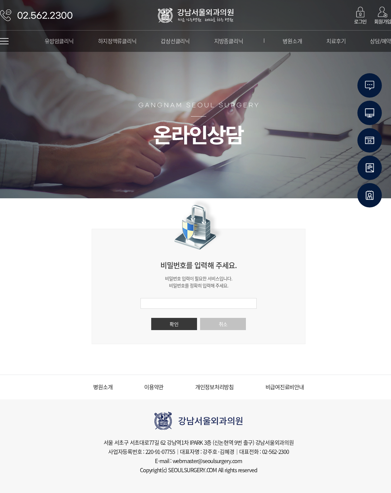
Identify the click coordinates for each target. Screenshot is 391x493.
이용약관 (153, 387)
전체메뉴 (4, 41)
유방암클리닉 (59, 41)
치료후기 (335, 41)
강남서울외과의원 (196, 15)
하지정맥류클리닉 (117, 41)
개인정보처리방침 (214, 387)
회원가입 (382, 21)
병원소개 (292, 41)
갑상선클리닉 (175, 41)
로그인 (360, 21)
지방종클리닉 (228, 41)
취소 (223, 324)
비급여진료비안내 (284, 387)
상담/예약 (380, 41)
